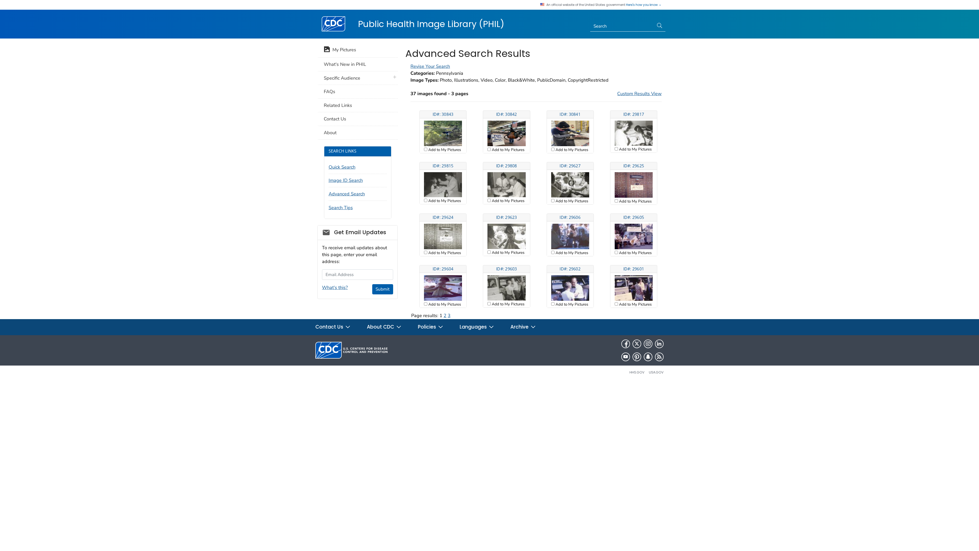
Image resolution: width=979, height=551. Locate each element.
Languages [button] (474, 326)
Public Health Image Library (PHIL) (431, 24)
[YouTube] (625, 357)
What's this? (335, 287)
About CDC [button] (381, 326)
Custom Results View (639, 94)
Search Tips (341, 208)
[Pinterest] (637, 357)
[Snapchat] (648, 357)
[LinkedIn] (659, 344)
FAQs (329, 92)
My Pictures (343, 50)
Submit (383, 289)
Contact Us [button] (329, 326)
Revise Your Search (430, 66)
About (330, 133)
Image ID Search (346, 180)
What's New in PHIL (345, 64)
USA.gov (656, 372)
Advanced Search (347, 194)
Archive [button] (520, 326)
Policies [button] (427, 326)
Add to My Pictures (444, 149)
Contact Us (335, 119)
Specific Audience (342, 78)
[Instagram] (648, 344)
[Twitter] (637, 344)
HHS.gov (637, 372)
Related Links (338, 105)
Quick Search (342, 167)
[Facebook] (625, 344)
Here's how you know (642, 5)
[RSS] (659, 357)
